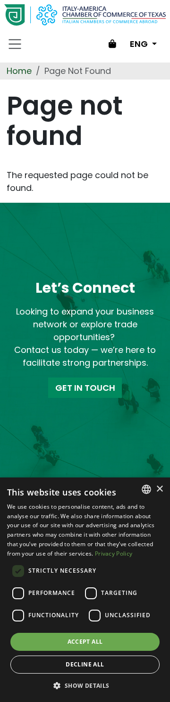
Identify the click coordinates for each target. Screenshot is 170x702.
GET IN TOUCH (85, 388)
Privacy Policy (113, 553)
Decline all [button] (85, 664)
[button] (84, 685)
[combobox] (146, 489)
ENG (140, 44)
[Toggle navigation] (15, 44)
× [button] (159, 489)
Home (19, 71)
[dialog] (85, 589)
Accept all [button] (85, 642)
